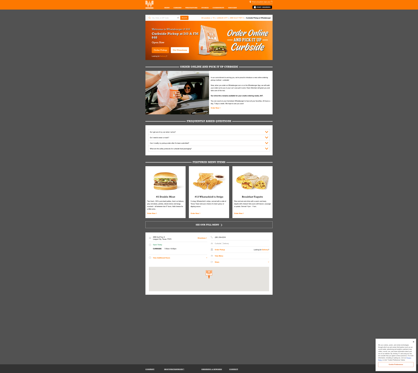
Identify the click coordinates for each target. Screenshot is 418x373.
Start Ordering (263, 7)
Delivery (163, 56)
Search (184, 18)
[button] (209, 274)
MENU (167, 8)
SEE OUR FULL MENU (207, 224)
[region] (395, 355)
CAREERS (177, 8)
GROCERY (232, 8)
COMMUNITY (218, 8)
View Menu (219, 256)
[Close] (413, 341)
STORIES (205, 8)
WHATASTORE (191, 8)
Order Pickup (160, 50)
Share (217, 262)
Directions (202, 238)
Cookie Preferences (396, 364)
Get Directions (179, 49)
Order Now (215, 108)
